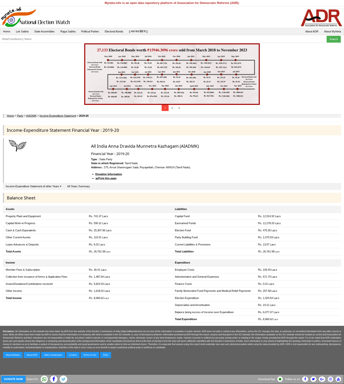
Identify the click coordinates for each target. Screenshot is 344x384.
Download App (266, 379)
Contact (73, 355)
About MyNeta (332, 31)
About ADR (311, 31)
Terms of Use (89, 355)
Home (6, 31)
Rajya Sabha (67, 31)
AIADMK (31, 115)
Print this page (107, 178)
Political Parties (90, 31)
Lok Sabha (22, 31)
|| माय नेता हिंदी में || (138, 31)
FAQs (105, 355)
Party (20, 115)
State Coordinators (53, 355)
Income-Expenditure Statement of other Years (33, 186)
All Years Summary (78, 186)
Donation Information (108, 174)
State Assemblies (44, 31)
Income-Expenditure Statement (58, 115)
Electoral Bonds (114, 31)
